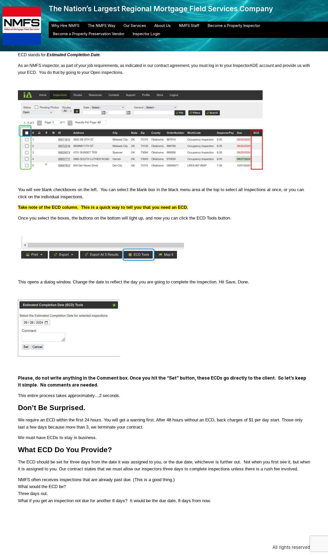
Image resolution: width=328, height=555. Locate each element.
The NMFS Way (101, 25)
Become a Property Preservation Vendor (88, 33)
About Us (162, 25)
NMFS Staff (189, 25)
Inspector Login (146, 33)
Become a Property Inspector (234, 25)
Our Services (135, 25)
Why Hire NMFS (65, 25)
